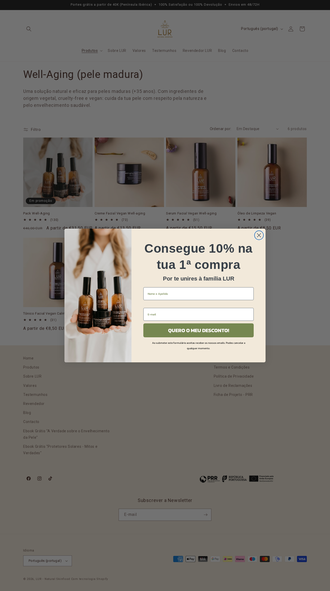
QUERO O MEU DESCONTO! (198, 330)
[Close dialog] (258, 235)
